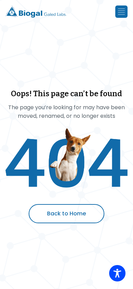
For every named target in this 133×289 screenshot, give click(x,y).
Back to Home (66, 213)
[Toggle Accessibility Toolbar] (117, 273)
